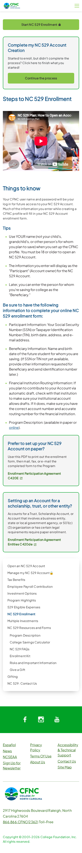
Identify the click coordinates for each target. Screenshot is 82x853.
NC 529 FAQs (19, 649)
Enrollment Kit (20, 656)
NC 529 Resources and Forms (29, 628)
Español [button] (9, 745)
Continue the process (41, 78)
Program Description (25, 635)
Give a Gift (17, 670)
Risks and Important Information (33, 663)
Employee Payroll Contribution (30, 586)
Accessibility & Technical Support (68, 750)
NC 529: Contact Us (22, 683)
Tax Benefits (16, 580)
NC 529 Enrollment (21, 614)
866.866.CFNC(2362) (20, 822)
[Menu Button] (77, 6)
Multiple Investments (22, 621)
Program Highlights (21, 600)
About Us (37, 762)
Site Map (65, 767)
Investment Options (22, 593)
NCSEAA (10, 757)
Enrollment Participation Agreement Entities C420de (34, 542)
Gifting (12, 677)
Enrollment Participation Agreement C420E (34, 475)
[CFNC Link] (12, 5)
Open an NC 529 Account (26, 566)
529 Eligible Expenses (23, 607)
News (7, 751)
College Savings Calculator (30, 642)
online (14, 427)
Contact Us (67, 761)
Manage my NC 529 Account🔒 (30, 573)
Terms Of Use (40, 756)
